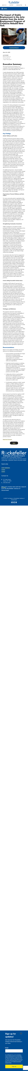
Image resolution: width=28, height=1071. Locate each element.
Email (6, 1047)
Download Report (14, 47)
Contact (3, 469)
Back (14, 443)
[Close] (21, 1033)
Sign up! (14, 1066)
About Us (4, 5)
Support (11, 5)
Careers (3, 471)
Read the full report (7, 439)
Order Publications (5, 467)
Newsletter (19, 5)
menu (5, 8)
